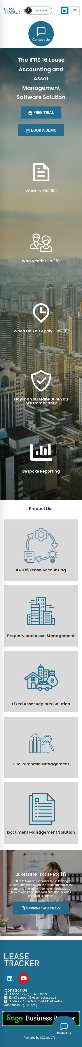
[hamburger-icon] (75, 10)
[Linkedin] (9, 978)
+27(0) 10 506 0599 (33, 994)
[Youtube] (23, 978)
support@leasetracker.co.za (37, 997)
